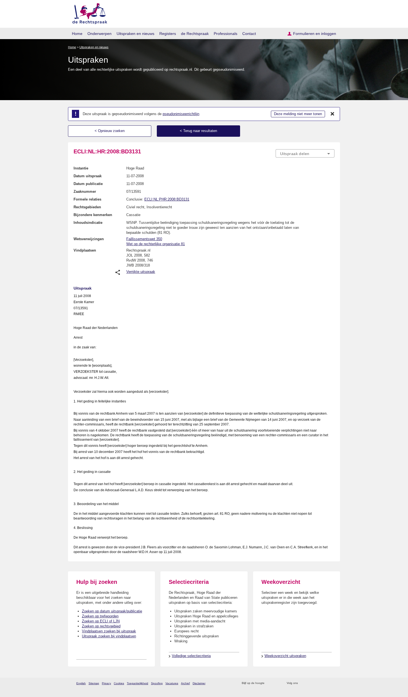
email (277, 683)
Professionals (225, 33)
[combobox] (305, 153)
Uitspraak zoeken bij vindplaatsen (109, 636)
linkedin (324, 683)
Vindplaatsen (85, 250)
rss (270, 683)
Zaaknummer (85, 191)
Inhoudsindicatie (88, 222)
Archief (185, 683)
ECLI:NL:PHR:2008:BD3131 (166, 199)
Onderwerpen (99, 33)
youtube (331, 683)
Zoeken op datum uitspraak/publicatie (112, 611)
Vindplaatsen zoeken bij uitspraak (109, 631)
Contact (249, 33)
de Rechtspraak (195, 33)
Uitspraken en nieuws (135, 33)
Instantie (81, 168)
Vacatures (171, 683)
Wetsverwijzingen (89, 239)
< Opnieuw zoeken (110, 131)
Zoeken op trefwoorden (100, 616)
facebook (310, 683)
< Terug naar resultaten (198, 131)
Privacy (106, 683)
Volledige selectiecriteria (191, 656)
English (81, 683)
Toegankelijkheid (137, 683)
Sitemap (94, 683)
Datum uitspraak (88, 176)
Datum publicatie (88, 184)
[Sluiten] (332, 114)
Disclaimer (199, 683)
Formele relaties (87, 199)
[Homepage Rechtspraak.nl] (87, 13)
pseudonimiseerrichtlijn (181, 114)
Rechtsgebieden (87, 207)
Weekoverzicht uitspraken (285, 656)
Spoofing (157, 683)
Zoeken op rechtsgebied (101, 626)
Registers (167, 33)
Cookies (119, 683)
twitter (303, 683)
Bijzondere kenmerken (93, 215)
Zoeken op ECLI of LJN (101, 621)
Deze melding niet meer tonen (298, 114)
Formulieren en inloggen (314, 33)
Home (77, 33)
